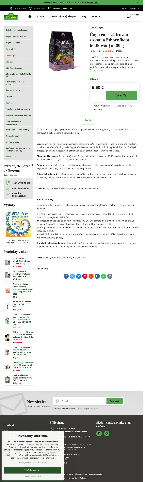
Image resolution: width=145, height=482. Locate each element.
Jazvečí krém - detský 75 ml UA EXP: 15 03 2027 (22, 304)
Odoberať (114, 401)
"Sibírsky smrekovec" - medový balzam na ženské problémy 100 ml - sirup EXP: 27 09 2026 (22, 319)
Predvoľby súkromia (65, 473)
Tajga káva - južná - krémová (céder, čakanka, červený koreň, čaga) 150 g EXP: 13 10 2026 (23, 288)
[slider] (108, 51)
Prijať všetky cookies (32, 470)
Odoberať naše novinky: (38, 406)
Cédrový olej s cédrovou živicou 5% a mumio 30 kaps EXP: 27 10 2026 (23, 365)
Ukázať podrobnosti (32, 476)
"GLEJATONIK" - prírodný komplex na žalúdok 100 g (21, 261)
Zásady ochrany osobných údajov (89, 473)
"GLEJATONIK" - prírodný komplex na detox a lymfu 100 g (21, 274)
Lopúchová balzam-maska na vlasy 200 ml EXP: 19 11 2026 (22, 378)
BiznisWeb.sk (80, 477)
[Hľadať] (115, 16)
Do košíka (121, 95)
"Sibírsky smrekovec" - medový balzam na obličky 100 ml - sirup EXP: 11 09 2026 (22, 351)
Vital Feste (93, 2)
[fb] (6, 8)
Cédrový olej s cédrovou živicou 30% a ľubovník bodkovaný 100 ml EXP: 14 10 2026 (23, 336)
